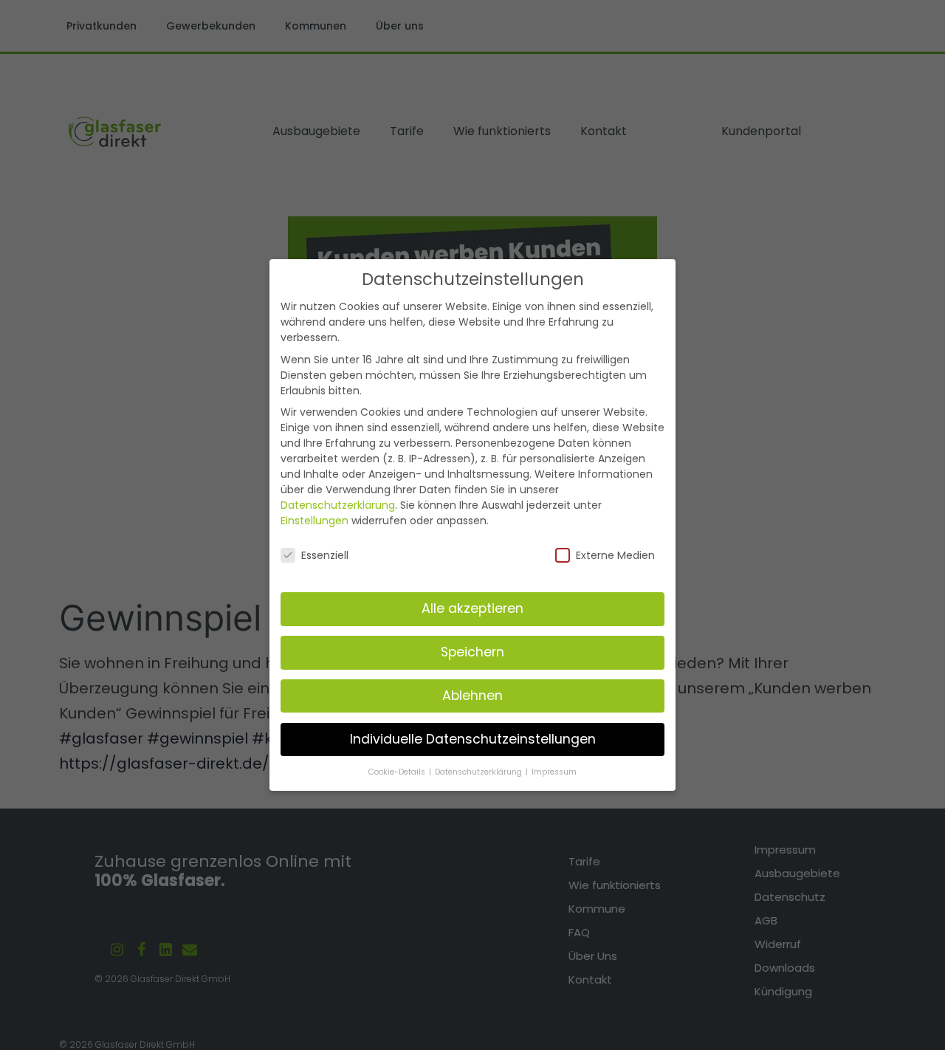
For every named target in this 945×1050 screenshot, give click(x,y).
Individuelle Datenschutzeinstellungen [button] (473, 739)
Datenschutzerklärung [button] (479, 772)
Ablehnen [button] (472, 695)
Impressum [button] (554, 772)
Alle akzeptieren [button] (472, 608)
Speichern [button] (472, 652)
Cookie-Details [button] (397, 772)
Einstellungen (314, 520)
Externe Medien (615, 555)
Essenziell (324, 555)
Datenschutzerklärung (338, 505)
